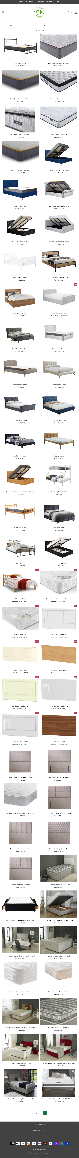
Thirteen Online (46, 1153)
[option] (39, 2)
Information (39, 1124)
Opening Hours (39, 1130)
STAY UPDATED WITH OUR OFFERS (39, 1137)
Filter (9, 26)
